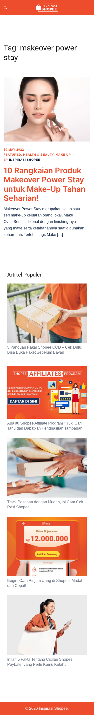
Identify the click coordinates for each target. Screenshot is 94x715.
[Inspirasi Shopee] (47, 7)
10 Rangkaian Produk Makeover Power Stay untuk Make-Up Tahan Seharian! (45, 184)
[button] (5, 7)
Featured (12, 154)
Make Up (63, 154)
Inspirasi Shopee (24, 159)
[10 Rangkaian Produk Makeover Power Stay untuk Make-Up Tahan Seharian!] (47, 109)
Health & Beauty (38, 154)
